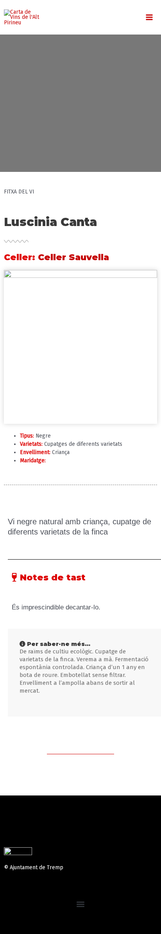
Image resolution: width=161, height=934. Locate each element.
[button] (80, 904)
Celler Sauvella (73, 257)
